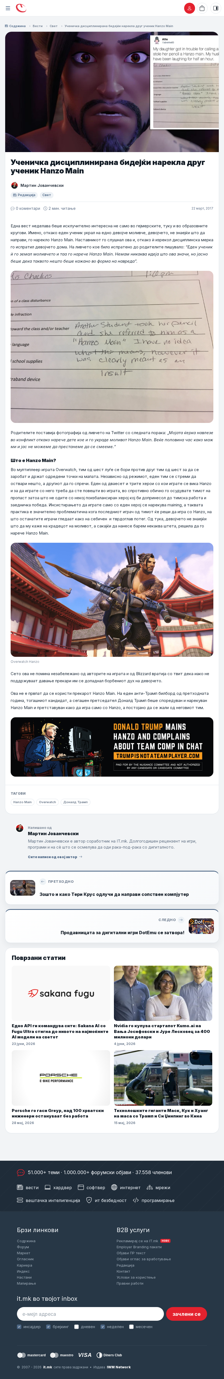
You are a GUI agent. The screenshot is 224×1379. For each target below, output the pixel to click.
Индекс (23, 1271)
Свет (54, 26)
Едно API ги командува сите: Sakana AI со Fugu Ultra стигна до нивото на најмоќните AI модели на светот (60, 1031)
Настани (24, 1277)
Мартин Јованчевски (42, 185)
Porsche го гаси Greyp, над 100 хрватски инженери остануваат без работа (58, 1113)
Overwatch (47, 802)
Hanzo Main (22, 802)
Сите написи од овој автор (52, 857)
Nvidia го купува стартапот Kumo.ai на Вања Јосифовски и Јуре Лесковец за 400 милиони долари (162, 1031)
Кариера (24, 1265)
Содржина (17, 26)
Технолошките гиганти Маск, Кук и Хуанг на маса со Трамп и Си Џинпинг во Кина (161, 1113)
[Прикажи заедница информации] (215, 8)
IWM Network (119, 1367)
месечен (144, 1326)
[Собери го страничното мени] (8, 8)
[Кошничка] (202, 8)
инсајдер (32, 1326)
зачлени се (187, 1314)
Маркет (23, 1253)
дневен (88, 1326)
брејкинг (61, 1326)
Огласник (25, 1259)
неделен (115, 1326)
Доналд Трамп (75, 802)
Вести (38, 26)
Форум (23, 1247)
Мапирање (26, 1283)
